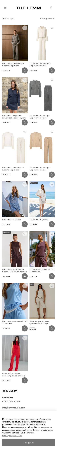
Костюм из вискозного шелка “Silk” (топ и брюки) (14, 270)
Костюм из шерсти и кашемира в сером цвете (14, 116)
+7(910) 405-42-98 (11, 401)
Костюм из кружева (11, 219)
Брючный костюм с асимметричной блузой (13, 374)
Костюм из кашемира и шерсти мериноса (13, 64)
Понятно (28, 442)
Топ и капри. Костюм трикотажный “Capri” (39, 322)
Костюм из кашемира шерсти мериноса (39, 116)
